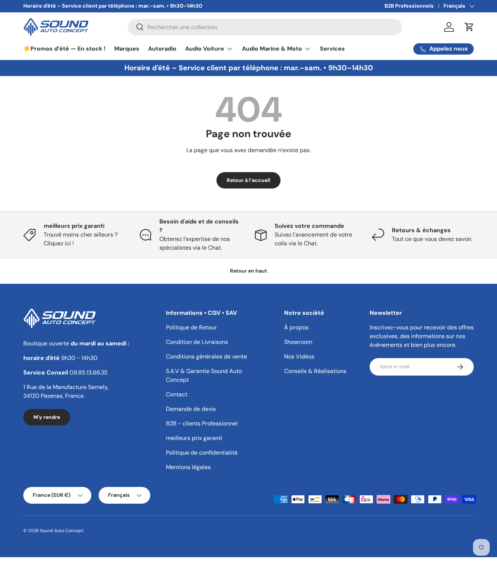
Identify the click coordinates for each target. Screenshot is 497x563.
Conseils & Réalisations (315, 371)
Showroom (298, 342)
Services (332, 48)
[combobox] (265, 27)
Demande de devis (191, 409)
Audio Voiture (204, 48)
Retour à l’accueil (248, 180)
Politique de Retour (191, 327)
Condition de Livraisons (197, 342)
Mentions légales (188, 467)
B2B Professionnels (409, 6)
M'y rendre (46, 417)
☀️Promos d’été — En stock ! (64, 48)
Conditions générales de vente (206, 356)
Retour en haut (248, 270)
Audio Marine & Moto (272, 48)
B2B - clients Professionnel (202, 423)
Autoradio (162, 48)
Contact (176, 394)
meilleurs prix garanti (194, 438)
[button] (469, 27)
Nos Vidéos (299, 356)
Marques (126, 48)
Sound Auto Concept (61, 531)
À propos (296, 327)
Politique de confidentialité (202, 452)
